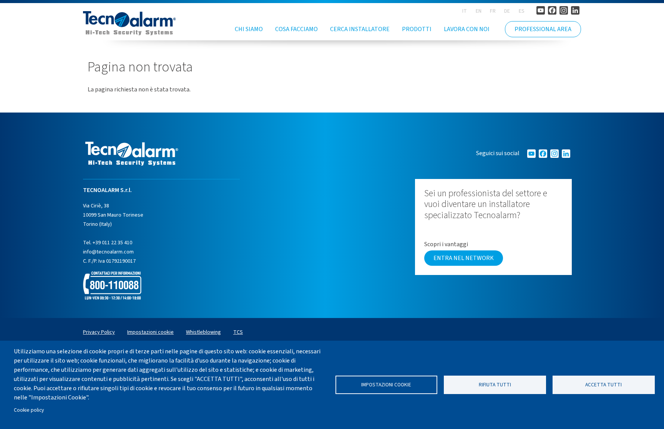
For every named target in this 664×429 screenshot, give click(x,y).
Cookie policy (29, 410)
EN (478, 11)
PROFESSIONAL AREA (543, 29)
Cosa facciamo (296, 29)
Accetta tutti (603, 384)
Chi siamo (249, 29)
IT (464, 11)
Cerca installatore (360, 29)
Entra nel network (463, 258)
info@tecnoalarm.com (108, 252)
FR (493, 11)
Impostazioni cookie (386, 384)
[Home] (129, 23)
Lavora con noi (467, 29)
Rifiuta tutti (495, 384)
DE (507, 11)
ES (522, 11)
